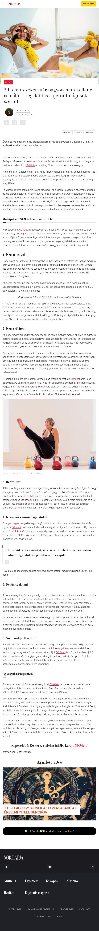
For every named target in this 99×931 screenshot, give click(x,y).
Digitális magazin (37, 892)
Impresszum (15, 909)
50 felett (78, 133)
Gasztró (72, 880)
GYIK (59, 917)
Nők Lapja (14, 3)
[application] (49, 793)
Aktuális (8, 82)
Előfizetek (88, 4)
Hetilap (9, 892)
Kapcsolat (84, 909)
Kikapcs (52, 880)
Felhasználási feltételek (40, 909)
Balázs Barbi (23, 110)
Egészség (31, 880)
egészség (67, 133)
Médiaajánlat (44, 917)
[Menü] (4, 4)
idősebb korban (31, 496)
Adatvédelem (67, 909)
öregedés (90, 133)
